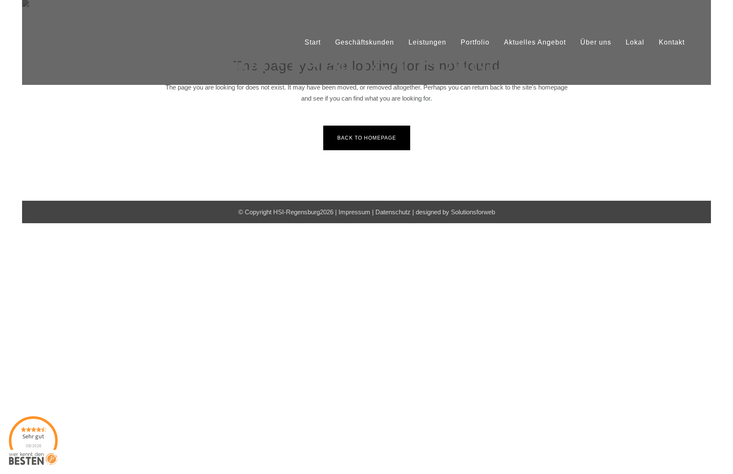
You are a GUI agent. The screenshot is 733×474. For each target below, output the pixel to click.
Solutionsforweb (473, 212)
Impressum (354, 212)
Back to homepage (366, 138)
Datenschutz (393, 212)
